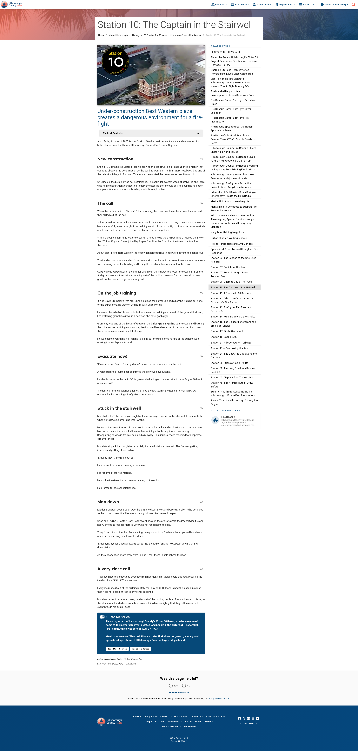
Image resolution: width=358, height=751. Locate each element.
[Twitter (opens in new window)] (244, 718)
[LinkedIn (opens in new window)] (257, 718)
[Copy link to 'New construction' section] (201, 159)
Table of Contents (113, 133)
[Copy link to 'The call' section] (201, 203)
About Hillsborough (118, 35)
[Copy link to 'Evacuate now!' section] (201, 356)
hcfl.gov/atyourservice (219, 698)
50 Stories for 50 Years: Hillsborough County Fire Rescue (172, 35)
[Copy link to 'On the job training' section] (201, 293)
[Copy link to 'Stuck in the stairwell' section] (201, 408)
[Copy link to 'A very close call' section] (201, 569)
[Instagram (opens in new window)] (253, 718)
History (135, 35)
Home (101, 35)
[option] (235, 52)
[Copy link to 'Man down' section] (201, 502)
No (188, 685)
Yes (176, 685)
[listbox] (235, 228)
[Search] (353, 4)
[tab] (219, 4)
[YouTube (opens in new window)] (248, 718)
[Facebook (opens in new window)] (239, 718)
